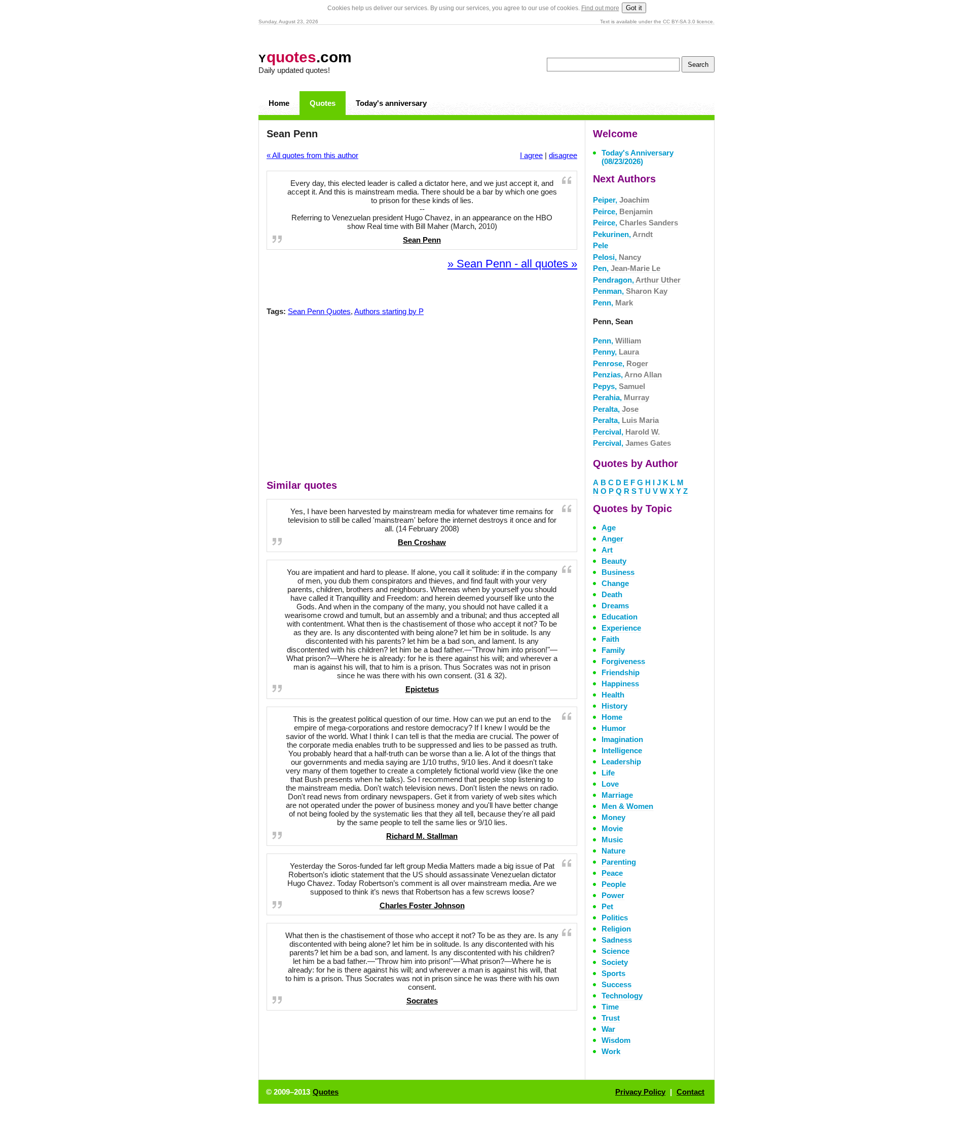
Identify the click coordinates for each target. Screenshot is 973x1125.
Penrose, (620, 363)
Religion (616, 928)
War (608, 1029)
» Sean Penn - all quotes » (512, 263)
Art (607, 550)
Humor (614, 728)
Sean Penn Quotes (319, 311)
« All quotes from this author (312, 155)
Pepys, (619, 386)
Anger (612, 538)
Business (618, 572)
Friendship (621, 672)
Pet (607, 906)
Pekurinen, (623, 234)
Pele (600, 245)
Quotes (322, 103)
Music (612, 839)
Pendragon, (637, 280)
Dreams (615, 605)
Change (615, 583)
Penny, (616, 351)
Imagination (622, 739)
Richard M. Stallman (422, 836)
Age (609, 527)
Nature (613, 850)
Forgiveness (623, 661)
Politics (615, 917)
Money (613, 817)
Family (613, 650)
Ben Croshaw (422, 542)
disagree (563, 155)
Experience (621, 628)
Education (620, 616)
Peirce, (623, 211)
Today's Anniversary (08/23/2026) (637, 157)
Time (610, 1006)
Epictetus (422, 689)
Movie (612, 828)
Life (608, 772)
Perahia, (621, 397)
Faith (610, 639)
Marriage (617, 795)
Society (615, 962)
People (614, 884)
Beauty (614, 561)
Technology (622, 995)
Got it (634, 8)
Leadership (621, 761)
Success (616, 984)
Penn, (613, 302)
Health (613, 694)
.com (305, 57)
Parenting (619, 862)
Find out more (600, 8)
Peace (612, 873)
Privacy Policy (640, 1092)
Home (279, 103)
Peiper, (621, 200)
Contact (690, 1092)
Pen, (626, 268)
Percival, (626, 432)
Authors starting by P (389, 311)
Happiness (620, 683)
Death (612, 594)
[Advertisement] (422, 400)
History (614, 706)
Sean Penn (422, 240)
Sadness (617, 940)
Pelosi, (617, 257)
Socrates (422, 1000)
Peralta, (616, 409)
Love (610, 784)
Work (611, 1051)
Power (613, 895)
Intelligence (622, 750)
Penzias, (627, 374)
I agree (531, 155)
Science (615, 951)
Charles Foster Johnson (422, 905)
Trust (611, 1018)
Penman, (630, 291)
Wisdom (616, 1040)
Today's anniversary (391, 103)
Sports (613, 973)
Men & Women (627, 806)
